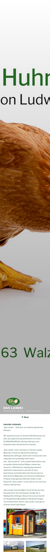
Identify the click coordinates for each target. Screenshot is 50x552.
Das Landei (13, 408)
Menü (26, 417)
